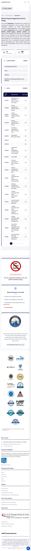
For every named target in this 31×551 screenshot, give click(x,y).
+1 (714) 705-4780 (7, 446)
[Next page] (23, 243)
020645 (7, 107)
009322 (7, 140)
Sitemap (3, 481)
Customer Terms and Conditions (9, 504)
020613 (7, 169)
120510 (6, 178)
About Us (3, 474)
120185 (6, 236)
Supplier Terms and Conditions (8, 502)
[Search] (25, 2)
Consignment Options (6, 526)
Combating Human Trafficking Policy (10, 495)
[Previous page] (8, 243)
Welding (7, 74)
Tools (6, 70)
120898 (7, 210)
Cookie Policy (4, 490)
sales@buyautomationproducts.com (12, 444)
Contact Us (4, 476)
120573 (6, 201)
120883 (7, 219)
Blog (2, 478)
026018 (7, 136)
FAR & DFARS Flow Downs (7, 524)
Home (2, 15)
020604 (7, 162)
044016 (7, 100)
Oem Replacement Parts (11, 66)
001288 (7, 150)
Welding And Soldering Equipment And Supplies (14, 79)
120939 (7, 186)
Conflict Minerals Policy (7, 492)
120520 (6, 227)
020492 (7, 130)
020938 (7, 122)
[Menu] (28, 2)
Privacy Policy (4, 488)
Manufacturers (9, 15)
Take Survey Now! (5, 464)
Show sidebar (7, 8)
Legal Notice (4, 521)
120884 (7, 194)
